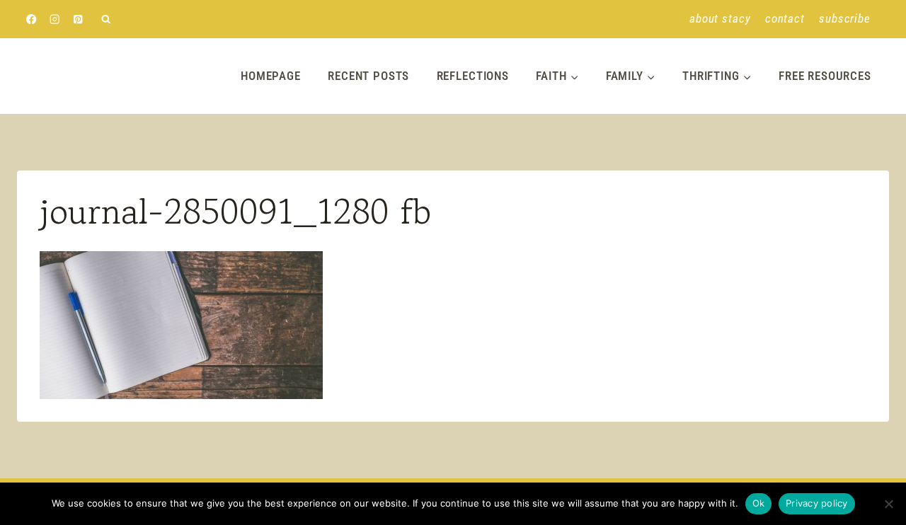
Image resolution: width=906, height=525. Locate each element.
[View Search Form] (106, 19)
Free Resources (825, 76)
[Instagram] (55, 19)
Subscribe (845, 18)
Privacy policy (817, 503)
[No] (888, 504)
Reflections (473, 76)
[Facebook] (31, 19)
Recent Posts (368, 76)
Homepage (271, 76)
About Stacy (719, 18)
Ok (758, 503)
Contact (785, 18)
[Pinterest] (78, 19)
